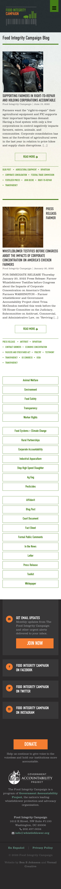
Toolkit (30, 574)
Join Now (35, 643)
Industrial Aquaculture (30, 459)
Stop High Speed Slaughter (30, 468)
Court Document (30, 518)
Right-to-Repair (45, 180)
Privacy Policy (43, 848)
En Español (16, 848)
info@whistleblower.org (32, 833)
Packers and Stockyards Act (17, 352)
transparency (11, 357)
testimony (49, 352)
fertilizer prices (12, 180)
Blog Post (7, 169)
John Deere (29, 180)
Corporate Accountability (30, 449)
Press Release (9, 342)
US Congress (27, 357)
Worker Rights (30, 417)
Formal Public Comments (30, 537)
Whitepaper (30, 583)
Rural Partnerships (30, 440)
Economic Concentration (36, 347)
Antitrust (24, 342)
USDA (39, 357)
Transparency (11, 185)
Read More (29, 157)
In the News (30, 546)
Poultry (37, 352)
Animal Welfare (30, 380)
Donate (30, 744)
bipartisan (45, 169)
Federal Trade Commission (42, 175)
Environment (30, 389)
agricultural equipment (26, 169)
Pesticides (30, 486)
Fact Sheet (30, 528)
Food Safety (30, 399)
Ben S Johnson (29, 862)
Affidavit (30, 500)
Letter (30, 555)
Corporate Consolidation (16, 175)
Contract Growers (13, 347)
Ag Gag (30, 477)
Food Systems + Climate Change (30, 431)
